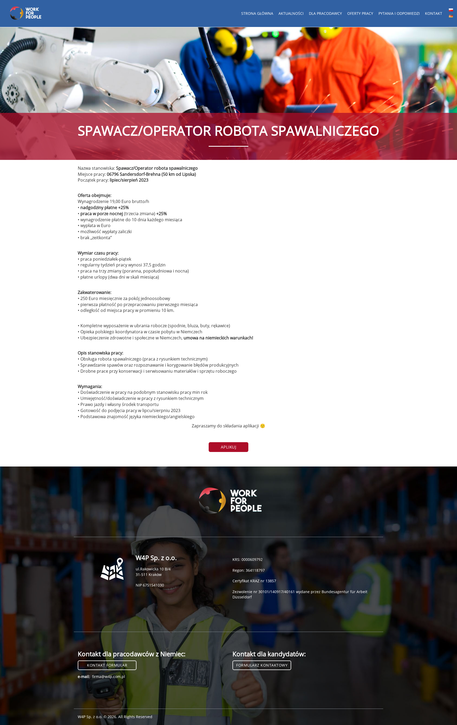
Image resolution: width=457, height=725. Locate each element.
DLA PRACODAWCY (325, 13)
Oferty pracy (360, 13)
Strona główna (257, 13)
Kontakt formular (107, 665)
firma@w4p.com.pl (108, 676)
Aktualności (291, 13)
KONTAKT (433, 13)
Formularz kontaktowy (261, 665)
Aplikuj (228, 447)
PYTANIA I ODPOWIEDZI (399, 13)
